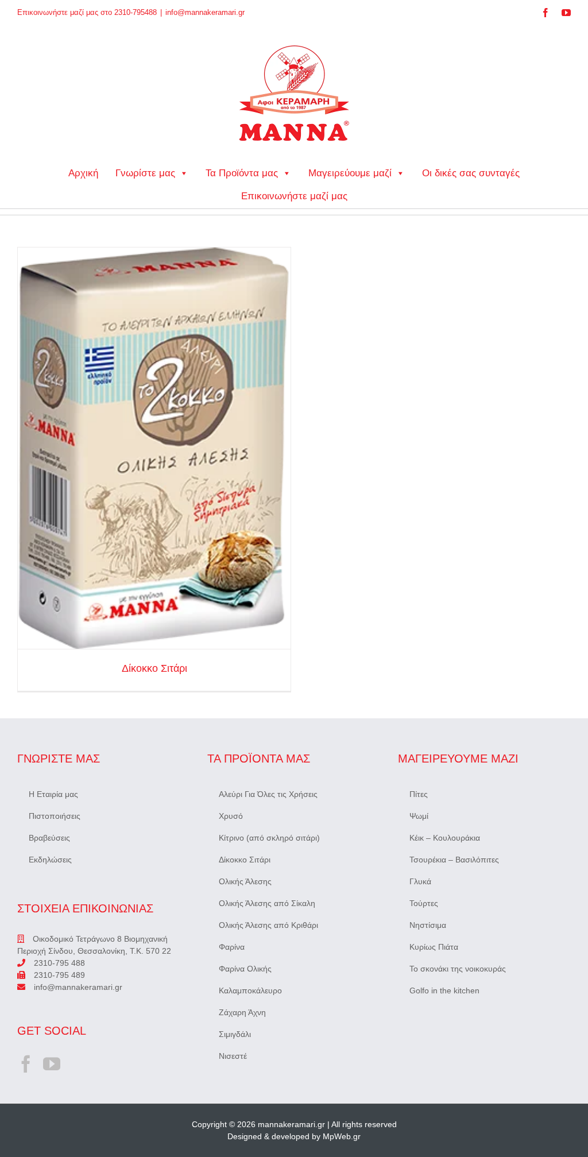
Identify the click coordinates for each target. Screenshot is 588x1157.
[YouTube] (51, 1064)
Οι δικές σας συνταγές (471, 173)
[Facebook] (25, 1064)
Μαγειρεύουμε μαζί (350, 173)
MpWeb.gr (342, 1136)
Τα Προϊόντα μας (242, 173)
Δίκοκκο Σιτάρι (154, 448)
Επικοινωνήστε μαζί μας (294, 196)
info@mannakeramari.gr (205, 12)
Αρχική (83, 173)
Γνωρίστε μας (145, 173)
